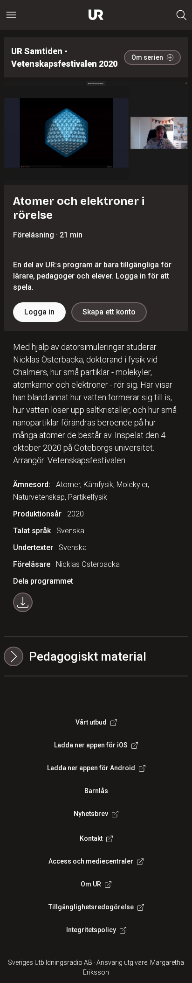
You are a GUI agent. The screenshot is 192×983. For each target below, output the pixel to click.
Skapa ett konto (109, 311)
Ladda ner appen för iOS (91, 745)
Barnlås (96, 791)
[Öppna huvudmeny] (11, 15)
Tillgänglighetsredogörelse (91, 907)
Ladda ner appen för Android (91, 768)
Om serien (147, 57)
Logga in (39, 311)
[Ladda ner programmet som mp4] (23, 602)
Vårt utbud (91, 722)
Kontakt (91, 838)
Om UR (91, 884)
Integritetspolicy (91, 930)
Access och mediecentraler (90, 861)
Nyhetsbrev (91, 813)
